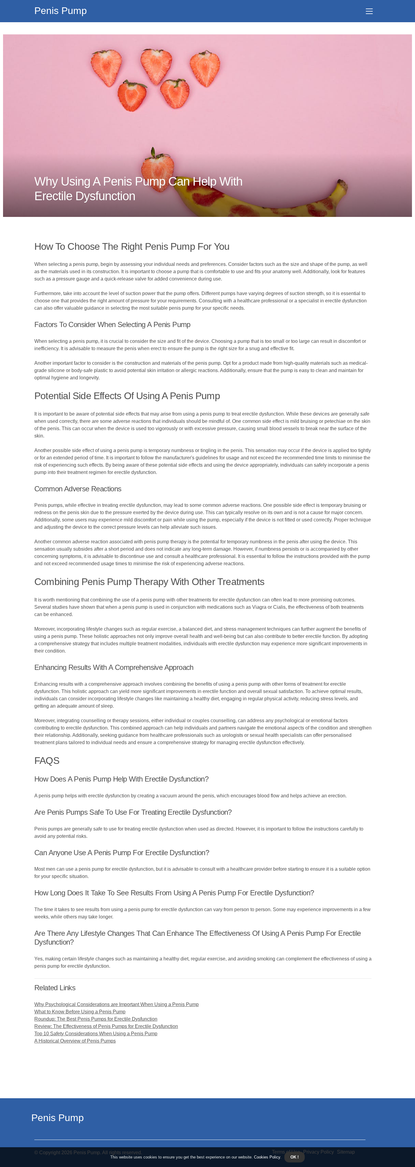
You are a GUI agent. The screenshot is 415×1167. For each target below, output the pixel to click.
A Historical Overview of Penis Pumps (75, 1040)
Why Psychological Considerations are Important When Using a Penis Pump (116, 1004)
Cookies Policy (266, 1157)
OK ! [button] (294, 1157)
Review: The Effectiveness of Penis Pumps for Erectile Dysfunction (106, 1026)
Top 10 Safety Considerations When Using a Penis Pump (95, 1033)
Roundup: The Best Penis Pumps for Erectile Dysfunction (95, 1019)
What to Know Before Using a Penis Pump (79, 1011)
